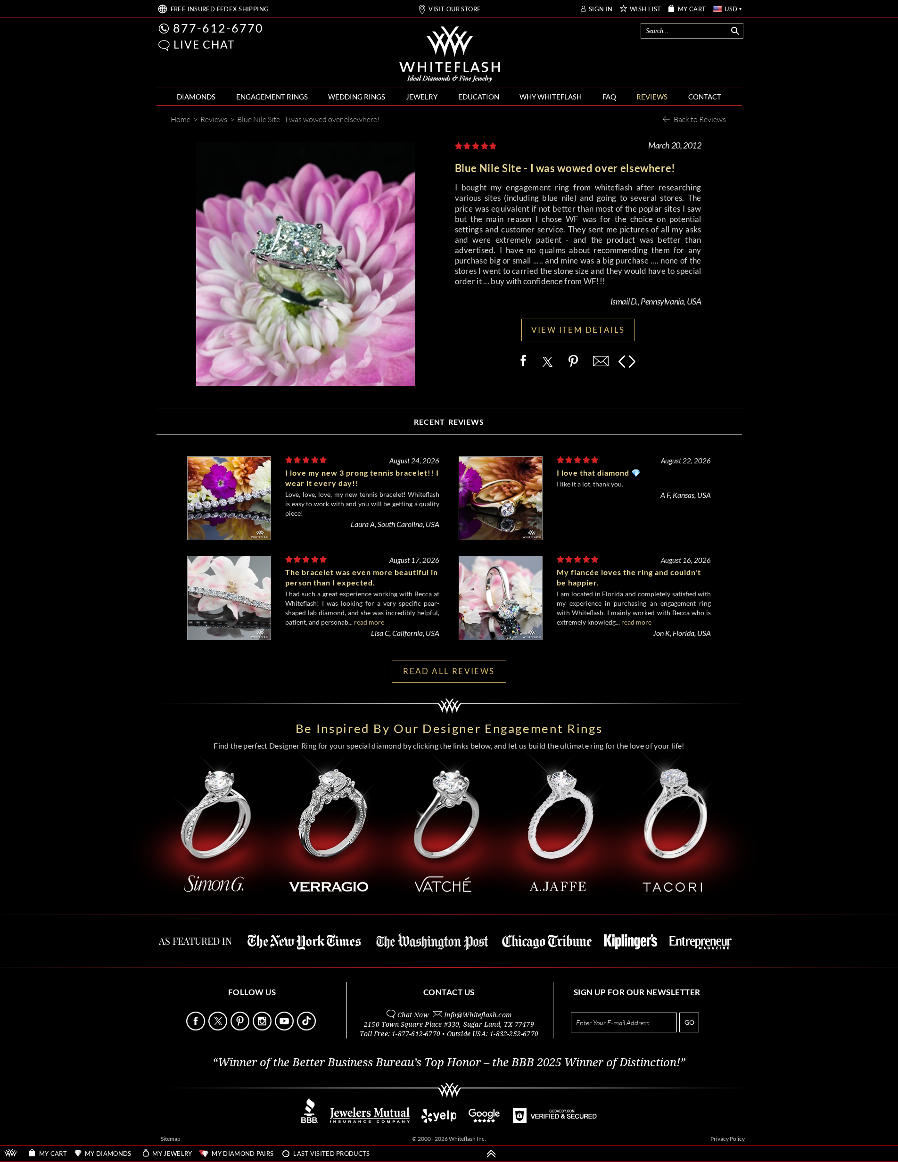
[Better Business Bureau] (309, 1120)
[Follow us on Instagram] (263, 1028)
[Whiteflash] (450, 54)
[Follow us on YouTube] (285, 1028)
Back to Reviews (700, 119)
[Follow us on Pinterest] (241, 1028)
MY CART (692, 9)
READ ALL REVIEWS (448, 671)
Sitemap (171, 1138)
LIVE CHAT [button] (204, 44)
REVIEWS (651, 96)
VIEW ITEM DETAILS (578, 330)
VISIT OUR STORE (454, 9)
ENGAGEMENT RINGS (272, 96)
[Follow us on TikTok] (307, 1028)
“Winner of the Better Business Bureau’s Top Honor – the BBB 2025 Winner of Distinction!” (449, 1062)
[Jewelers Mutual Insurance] (370, 1120)
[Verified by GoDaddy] (555, 1120)
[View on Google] (484, 1120)
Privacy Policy (727, 1138)
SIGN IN (601, 9)
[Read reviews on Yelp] (438, 1120)
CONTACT (704, 96)
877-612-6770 (218, 28)
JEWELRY (421, 96)
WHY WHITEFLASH (550, 96)
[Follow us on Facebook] (196, 1028)
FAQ (609, 96)
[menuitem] (196, 97)
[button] (164, 45)
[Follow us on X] (218, 1028)
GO (689, 1022)
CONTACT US (449, 992)
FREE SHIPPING (220, 9)
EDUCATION (478, 96)
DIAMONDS (196, 96)
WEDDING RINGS (356, 96)
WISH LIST (645, 9)
